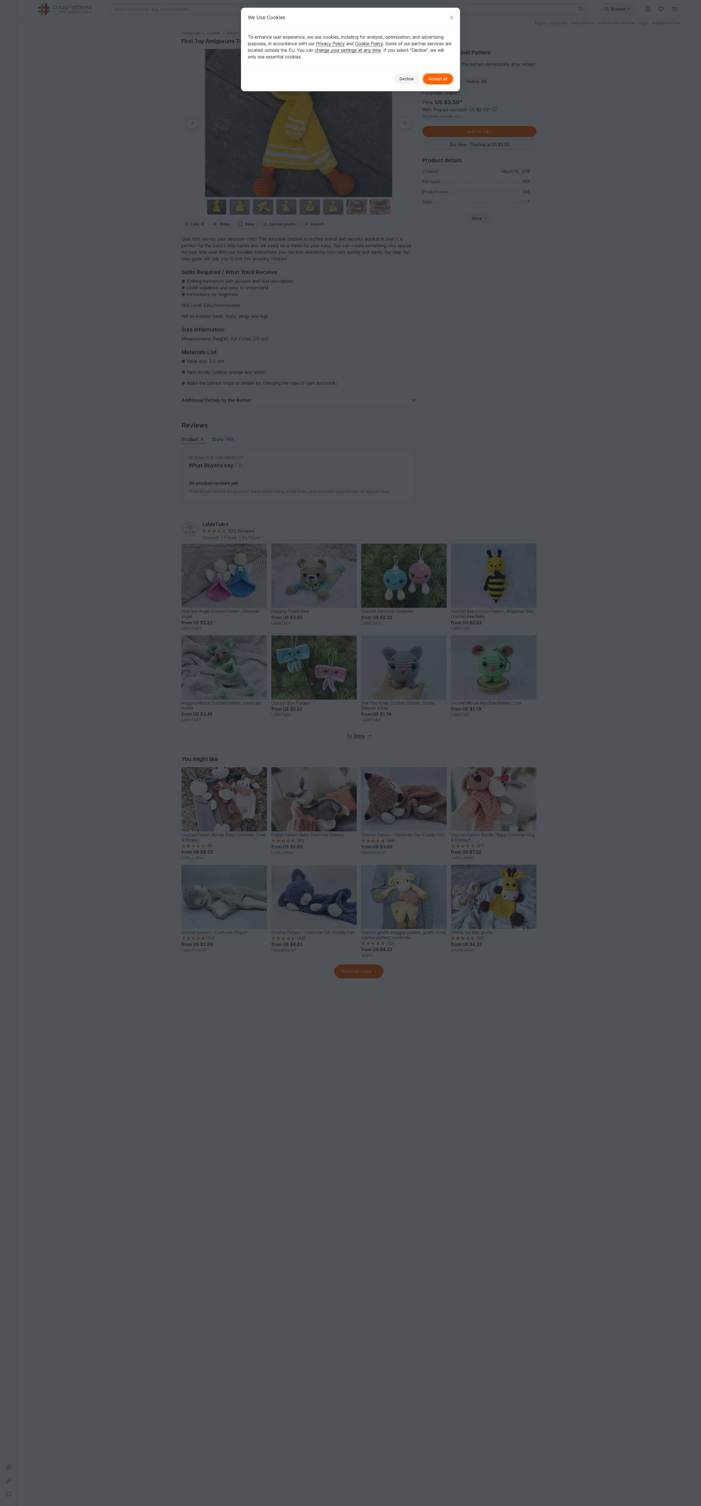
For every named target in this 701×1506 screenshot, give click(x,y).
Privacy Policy (330, 43)
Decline (407, 78)
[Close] (451, 17)
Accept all (438, 78)
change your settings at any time (348, 50)
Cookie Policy (369, 43)
